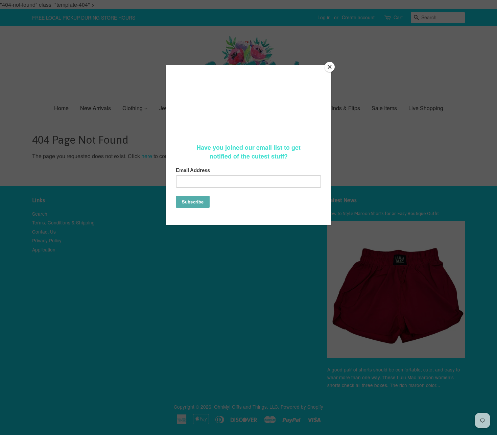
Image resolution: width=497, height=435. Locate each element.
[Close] (330, 67)
